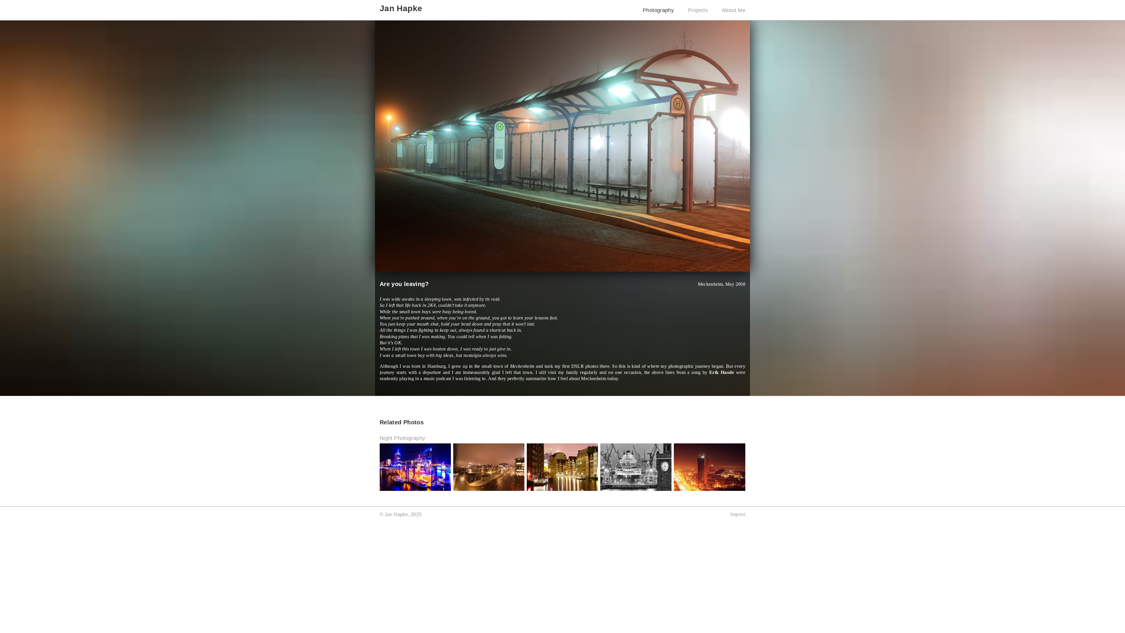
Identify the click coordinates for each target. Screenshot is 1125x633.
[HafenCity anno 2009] (488, 489)
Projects (698, 10)
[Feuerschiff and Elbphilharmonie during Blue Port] (415, 489)
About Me (733, 10)
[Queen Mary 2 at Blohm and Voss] (635, 489)
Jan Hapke (401, 8)
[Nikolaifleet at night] (562, 489)
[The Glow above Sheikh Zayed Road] (709, 489)
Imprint (737, 514)
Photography (658, 10)
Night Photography (402, 438)
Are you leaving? (404, 284)
